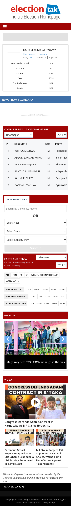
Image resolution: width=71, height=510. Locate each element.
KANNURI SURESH (24, 178)
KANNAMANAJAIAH (25, 164)
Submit (35, 248)
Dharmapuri (29, 54)
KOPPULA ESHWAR (25, 150)
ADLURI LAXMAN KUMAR (28, 157)
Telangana (42, 54)
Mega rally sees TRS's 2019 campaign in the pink (36, 362)
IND (31, 57)
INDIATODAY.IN (13, 487)
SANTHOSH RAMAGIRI (27, 171)
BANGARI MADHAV (25, 185)
